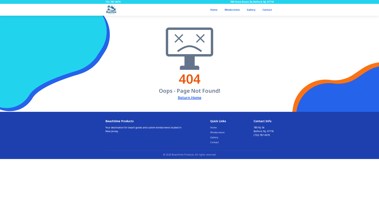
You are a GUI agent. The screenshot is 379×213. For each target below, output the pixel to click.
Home (213, 9)
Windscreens (232, 9)
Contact (267, 9)
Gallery (251, 9)
